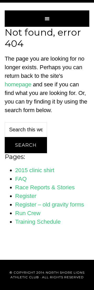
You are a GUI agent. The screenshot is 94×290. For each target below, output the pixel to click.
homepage (18, 84)
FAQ (21, 179)
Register (25, 196)
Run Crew (27, 213)
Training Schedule (38, 221)
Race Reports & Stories (45, 187)
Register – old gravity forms (49, 204)
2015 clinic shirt (34, 170)
